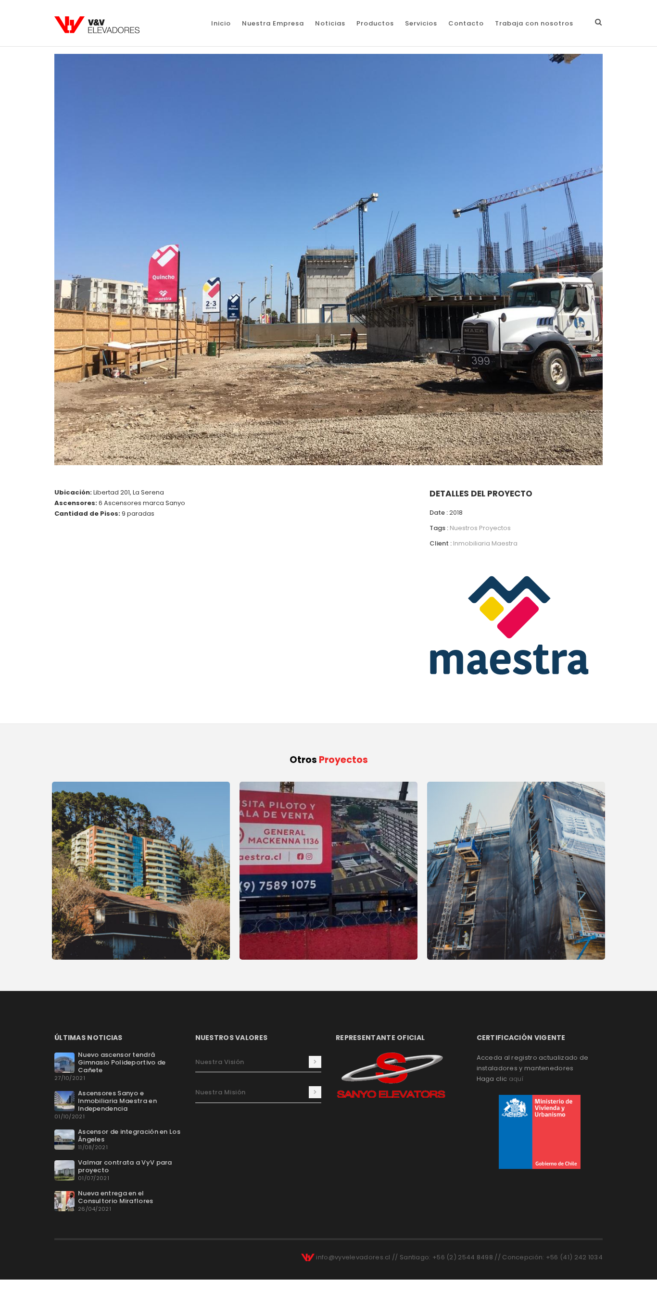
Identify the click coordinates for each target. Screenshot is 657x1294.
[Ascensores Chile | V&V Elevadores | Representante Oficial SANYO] (96, 24)
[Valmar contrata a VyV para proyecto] (64, 1170)
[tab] (258, 1062)
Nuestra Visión (219, 1061)
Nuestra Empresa (273, 23)
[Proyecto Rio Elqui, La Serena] (328, 259)
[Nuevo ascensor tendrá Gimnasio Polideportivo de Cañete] (64, 1062)
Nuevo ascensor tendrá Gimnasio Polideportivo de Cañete (122, 1062)
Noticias (330, 23)
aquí (516, 1078)
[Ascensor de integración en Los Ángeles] (64, 1139)
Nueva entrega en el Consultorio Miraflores (115, 1197)
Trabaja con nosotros (534, 23)
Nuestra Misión (220, 1092)
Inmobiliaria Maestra (485, 543)
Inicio (221, 23)
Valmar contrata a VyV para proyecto (125, 1166)
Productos (375, 23)
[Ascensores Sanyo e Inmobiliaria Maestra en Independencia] (64, 1100)
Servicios (421, 23)
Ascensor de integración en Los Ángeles (129, 1135)
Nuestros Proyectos (480, 528)
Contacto (466, 23)
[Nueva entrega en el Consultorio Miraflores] (64, 1200)
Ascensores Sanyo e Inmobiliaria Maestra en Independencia (117, 1101)
